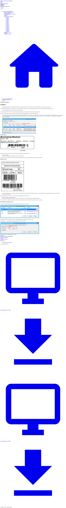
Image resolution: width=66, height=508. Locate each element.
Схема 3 (7, 19)
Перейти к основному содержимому (6, 0)
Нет (2, 235)
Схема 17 (7, 31)
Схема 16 (7, 30)
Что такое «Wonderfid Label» (9, 12)
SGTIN (8, 108)
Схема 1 (7, 17)
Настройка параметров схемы (7, 242)
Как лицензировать (7, 13)
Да (1, 235)
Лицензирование (7, 6)
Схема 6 (7, 21)
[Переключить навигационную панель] (1, 2)
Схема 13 (7, 27)
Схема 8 (7, 23)
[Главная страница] (34, 97)
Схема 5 (7, 20)
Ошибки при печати (7, 32)
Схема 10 (7, 25)
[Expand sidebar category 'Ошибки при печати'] (11, 32)
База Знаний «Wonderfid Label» (7, 11)
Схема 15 (7, 29)
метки (8, 110)
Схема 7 (7, 22)
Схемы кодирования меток (8, 16)
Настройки (6, 14)
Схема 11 (7, 26)
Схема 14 (7, 28)
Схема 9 (7, 24)
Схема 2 (7, 18)
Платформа (2, 6)
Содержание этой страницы (5, 102)
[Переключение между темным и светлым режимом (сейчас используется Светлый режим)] (1, 7)
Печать (5, 15)
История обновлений (7, 33)
